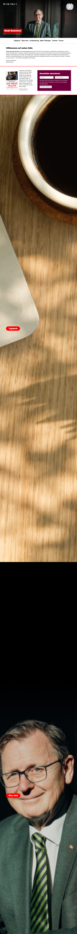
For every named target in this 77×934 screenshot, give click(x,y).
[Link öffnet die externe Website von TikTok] (14, 4)
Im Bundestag (34, 40)
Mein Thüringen (45, 40)
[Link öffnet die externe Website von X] (16, 4)
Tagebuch (17, 40)
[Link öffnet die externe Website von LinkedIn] (12, 4)
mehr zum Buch (24, 89)
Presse (61, 40)
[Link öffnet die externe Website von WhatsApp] (10, 4)
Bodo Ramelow (12, 30)
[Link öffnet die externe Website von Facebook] (4, 4)
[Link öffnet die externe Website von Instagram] (6, 4)
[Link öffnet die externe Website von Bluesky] (8, 4)
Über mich (25, 40)
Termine (55, 40)
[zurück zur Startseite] (67, 6)
